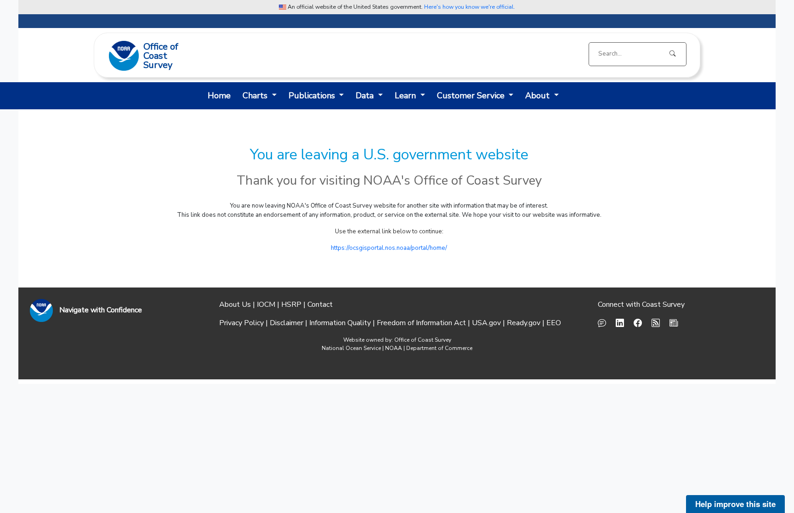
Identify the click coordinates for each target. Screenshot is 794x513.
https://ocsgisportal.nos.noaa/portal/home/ (389, 248)
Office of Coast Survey (422, 340)
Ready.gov (523, 323)
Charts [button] (305, 55)
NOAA (393, 348)
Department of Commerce (439, 348)
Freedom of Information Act (421, 323)
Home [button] (219, 95)
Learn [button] (455, 55)
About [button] (260, 55)
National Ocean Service (351, 348)
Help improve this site (735, 503)
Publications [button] (362, 55)
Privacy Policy (241, 323)
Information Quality (340, 323)
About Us (235, 304)
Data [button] (415, 55)
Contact (320, 304)
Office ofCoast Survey (160, 56)
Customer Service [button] (521, 55)
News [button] (216, 55)
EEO (553, 323)
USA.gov (486, 323)
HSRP (291, 304)
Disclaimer (286, 323)
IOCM (266, 304)
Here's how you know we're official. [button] (469, 7)
